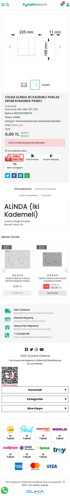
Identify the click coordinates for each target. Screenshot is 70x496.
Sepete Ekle (52, 293)
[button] (9, 46)
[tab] (23, 189)
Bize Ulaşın (35, 408)
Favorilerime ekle (17, 150)
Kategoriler (35, 399)
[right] (66, 271)
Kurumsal (35, 390)
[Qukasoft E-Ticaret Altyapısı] (35, 492)
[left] (4, 271)
